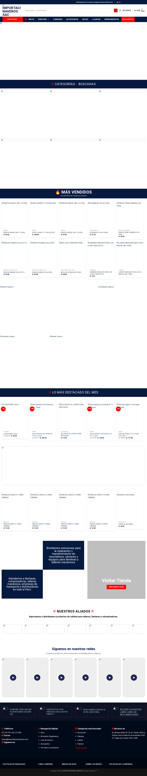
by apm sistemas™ (90, 771)
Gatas (85, 19)
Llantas (96, 19)
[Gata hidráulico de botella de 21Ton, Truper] (43, 416)
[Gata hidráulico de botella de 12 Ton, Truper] (101, 416)
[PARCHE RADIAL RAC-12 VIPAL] (72, 215)
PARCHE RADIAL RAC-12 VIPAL (72, 233)
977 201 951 (6, 732)
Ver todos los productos (50, 747)
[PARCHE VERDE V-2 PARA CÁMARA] (43, 507)
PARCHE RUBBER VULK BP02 (42, 272)
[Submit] (116, 10)
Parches (42, 19)
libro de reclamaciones (129, 713)
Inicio (30, 19)
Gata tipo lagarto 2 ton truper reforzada (128, 435)
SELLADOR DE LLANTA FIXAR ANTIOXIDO (71, 435)
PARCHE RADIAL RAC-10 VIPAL (14, 233)
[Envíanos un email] (13, 746)
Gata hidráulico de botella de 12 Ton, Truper (101, 435)
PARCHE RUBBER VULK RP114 (13, 272)
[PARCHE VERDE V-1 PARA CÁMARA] (15, 507)
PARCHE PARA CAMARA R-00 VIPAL (128, 234)
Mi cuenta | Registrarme (49, 736)
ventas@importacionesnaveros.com (15, 739)
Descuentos (45, 744)
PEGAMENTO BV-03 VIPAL (99, 233)
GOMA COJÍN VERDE (125, 524)
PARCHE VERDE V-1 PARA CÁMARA (12, 525)
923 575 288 (16, 732)
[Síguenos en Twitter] (10, 746)
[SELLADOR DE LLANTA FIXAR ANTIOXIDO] (72, 416)
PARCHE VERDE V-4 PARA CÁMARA (99, 525)
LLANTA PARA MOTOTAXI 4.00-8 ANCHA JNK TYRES (129, 273)
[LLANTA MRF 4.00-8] (15, 416)
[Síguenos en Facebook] (3, 746)
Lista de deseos (47, 740)
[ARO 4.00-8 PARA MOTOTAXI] (72, 255)
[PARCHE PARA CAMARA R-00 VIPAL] (130, 215)
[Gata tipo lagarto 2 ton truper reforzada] (130, 416)
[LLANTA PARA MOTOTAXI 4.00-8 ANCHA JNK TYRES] (130, 255)
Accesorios (72, 19)
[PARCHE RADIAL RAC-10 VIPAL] (15, 215)
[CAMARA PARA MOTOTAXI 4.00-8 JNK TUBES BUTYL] (101, 255)
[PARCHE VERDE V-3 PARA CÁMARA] (72, 507)
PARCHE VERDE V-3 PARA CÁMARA (70, 525)
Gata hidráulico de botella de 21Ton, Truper (42, 435)
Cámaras (57, 19)
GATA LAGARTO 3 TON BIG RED (43, 233)
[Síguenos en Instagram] (6, 746)
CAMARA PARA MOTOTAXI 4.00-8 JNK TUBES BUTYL (101, 273)
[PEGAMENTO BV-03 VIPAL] (101, 215)
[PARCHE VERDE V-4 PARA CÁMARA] (101, 507)
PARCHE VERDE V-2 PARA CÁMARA (41, 525)
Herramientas (111, 19)
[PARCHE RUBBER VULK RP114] (15, 255)
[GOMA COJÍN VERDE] (130, 507)
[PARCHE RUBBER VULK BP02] (43, 255)
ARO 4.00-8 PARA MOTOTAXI (71, 272)
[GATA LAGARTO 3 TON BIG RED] (43, 215)
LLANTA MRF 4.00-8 (10, 434)
